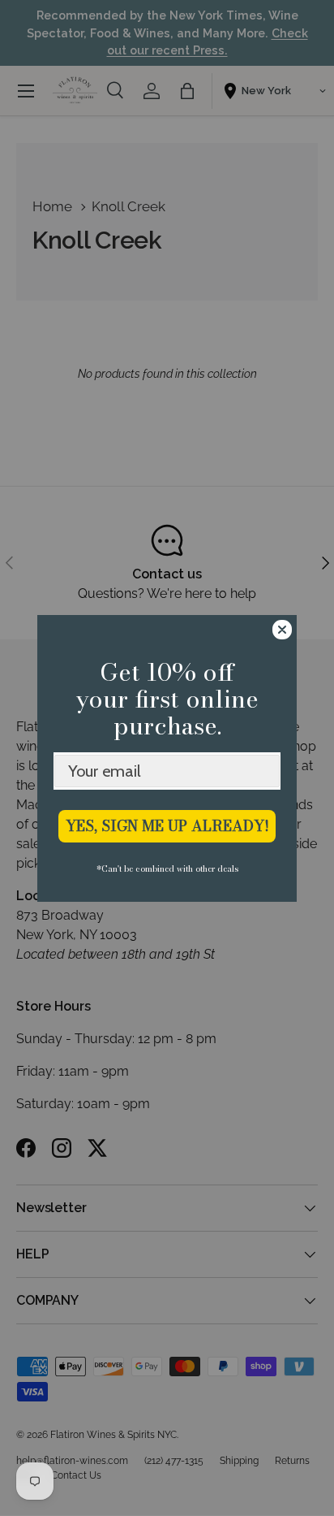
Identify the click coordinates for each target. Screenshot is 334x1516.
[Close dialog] (282, 630)
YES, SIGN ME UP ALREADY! (167, 826)
